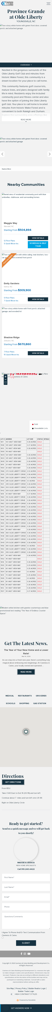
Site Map (10, 988)
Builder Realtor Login (37, 988)
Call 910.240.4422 (26, 869)
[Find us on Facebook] (22, 954)
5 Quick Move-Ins (11, 243)
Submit (26, 943)
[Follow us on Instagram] (25, 954)
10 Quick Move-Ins (11, 354)
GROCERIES (41, 696)
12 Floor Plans (9, 241)
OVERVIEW (25, 65)
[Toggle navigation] (48, 3)
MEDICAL (10, 696)
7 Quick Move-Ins (11, 300)
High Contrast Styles (26, 994)
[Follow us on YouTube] (29, 954)
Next (49, 154)
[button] (31, 374)
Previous (2, 154)
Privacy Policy (21, 988)
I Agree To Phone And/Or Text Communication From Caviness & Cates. (23, 934)
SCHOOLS (10, 703)
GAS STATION (39, 703)
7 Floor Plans (9, 352)
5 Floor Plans (9, 298)
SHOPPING (24, 703)
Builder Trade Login (26, 991)
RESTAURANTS (25, 696)
